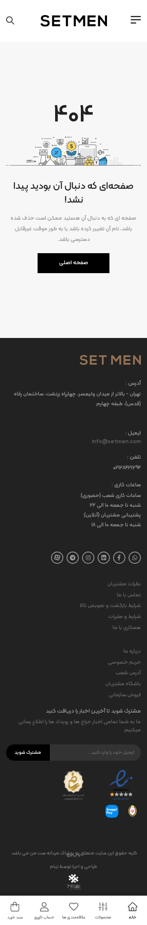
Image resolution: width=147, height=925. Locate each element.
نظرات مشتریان (124, 584)
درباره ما (132, 651)
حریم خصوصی (124, 662)
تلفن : (134, 457)
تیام (54, 866)
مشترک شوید (27, 752)
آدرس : (133, 383)
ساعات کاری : (126, 485)
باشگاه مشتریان (123, 684)
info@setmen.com (116, 442)
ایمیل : (133, 433)
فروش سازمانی (125, 695)
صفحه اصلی (73, 262)
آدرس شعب (128, 673)
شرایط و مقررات (124, 617)
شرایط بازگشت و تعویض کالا (110, 606)
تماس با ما (129, 595)
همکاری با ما (127, 628)
